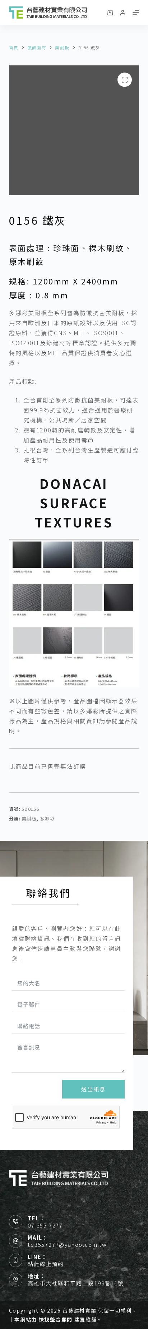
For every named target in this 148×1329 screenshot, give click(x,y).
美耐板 (29, 818)
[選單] (136, 12)
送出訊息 (93, 1089)
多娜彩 (47, 818)
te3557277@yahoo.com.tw (67, 1244)
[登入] (122, 12)
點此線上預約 (46, 1264)
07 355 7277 (45, 1225)
